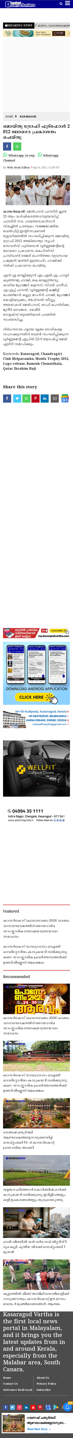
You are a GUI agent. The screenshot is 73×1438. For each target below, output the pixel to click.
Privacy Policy (46, 1384)
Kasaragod (28, 116)
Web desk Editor (18, 167)
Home (9, 116)
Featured (11, 911)
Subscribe (43, 1390)
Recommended (16, 977)
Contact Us (10, 1384)
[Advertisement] (36, 75)
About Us (42, 1378)
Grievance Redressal (17, 1390)
